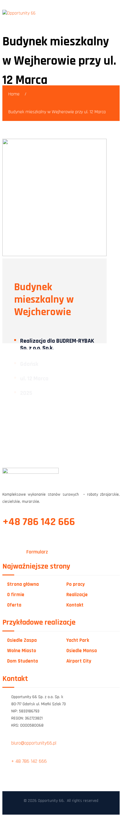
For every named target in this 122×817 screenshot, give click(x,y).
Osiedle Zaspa (22, 640)
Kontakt (75, 605)
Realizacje (77, 595)
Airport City (78, 661)
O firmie (15, 595)
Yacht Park (77, 640)
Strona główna (23, 584)
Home (14, 94)
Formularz (37, 551)
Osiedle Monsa (81, 651)
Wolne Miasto (21, 651)
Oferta (14, 605)
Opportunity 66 (51, 800)
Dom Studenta (22, 661)
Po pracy (75, 584)
